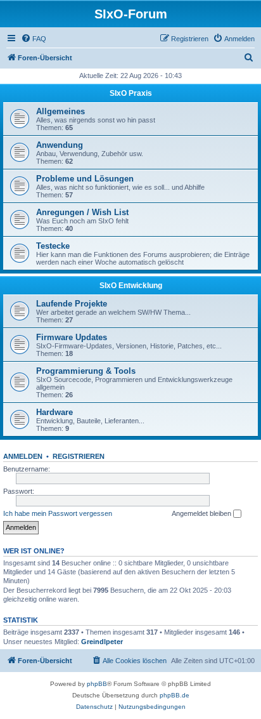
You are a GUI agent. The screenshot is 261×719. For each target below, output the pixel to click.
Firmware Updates (71, 337)
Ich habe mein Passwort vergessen (57, 513)
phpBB (97, 683)
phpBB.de (174, 695)
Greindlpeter (102, 641)
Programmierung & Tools (86, 371)
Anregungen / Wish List (82, 212)
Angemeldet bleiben (202, 513)
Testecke (53, 246)
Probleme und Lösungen (85, 178)
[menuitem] (33, 38)
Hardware (54, 412)
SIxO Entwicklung (130, 285)
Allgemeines (60, 111)
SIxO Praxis (131, 93)
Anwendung (59, 145)
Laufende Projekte (71, 303)
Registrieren (79, 456)
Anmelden (22, 456)
